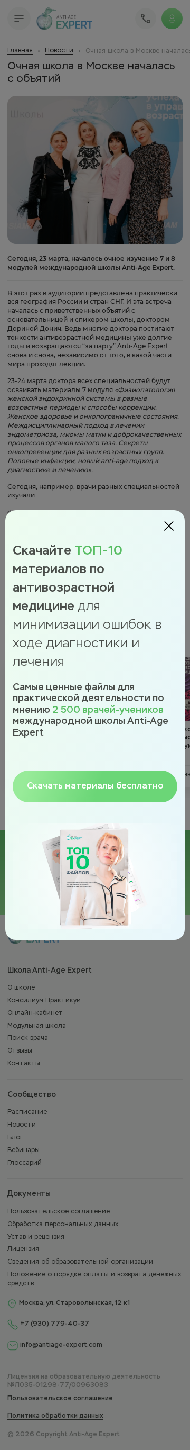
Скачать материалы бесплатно (95, 786)
